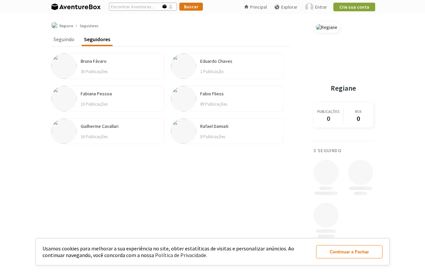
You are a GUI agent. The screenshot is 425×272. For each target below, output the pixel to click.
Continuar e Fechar (349, 251)
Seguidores (97, 39)
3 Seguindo (327, 150)
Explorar (289, 7)
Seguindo (63, 39)
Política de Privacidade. (181, 255)
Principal (258, 7)
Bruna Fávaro (94, 61)
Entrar (321, 7)
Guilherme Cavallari (100, 126)
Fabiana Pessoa (96, 94)
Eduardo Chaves (216, 61)
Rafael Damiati (214, 126)
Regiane (343, 88)
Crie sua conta (354, 7)
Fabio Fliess (212, 94)
